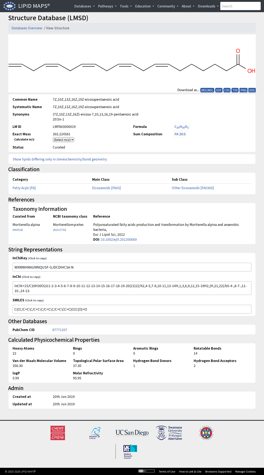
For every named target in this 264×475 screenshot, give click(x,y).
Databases (83, 6)
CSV (227, 90)
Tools (124, 6)
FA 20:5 (180, 133)
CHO (181, 126)
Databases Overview (27, 27)
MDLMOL (207, 90)
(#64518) (18, 230)
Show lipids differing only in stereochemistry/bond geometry (60, 159)
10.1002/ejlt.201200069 (119, 239)
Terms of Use (167, 471)
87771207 (59, 329)
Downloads (207, 6)
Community (166, 6)
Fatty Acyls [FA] (24, 187)
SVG (252, 90)
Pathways (106, 6)
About (187, 6)
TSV (235, 90)
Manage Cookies (245, 471)
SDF (219, 90)
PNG (243, 90)
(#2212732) (59, 230)
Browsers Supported (218, 471)
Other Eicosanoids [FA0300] (193, 187)
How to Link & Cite (190, 471)
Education (143, 6)
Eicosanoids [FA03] (106, 187)
